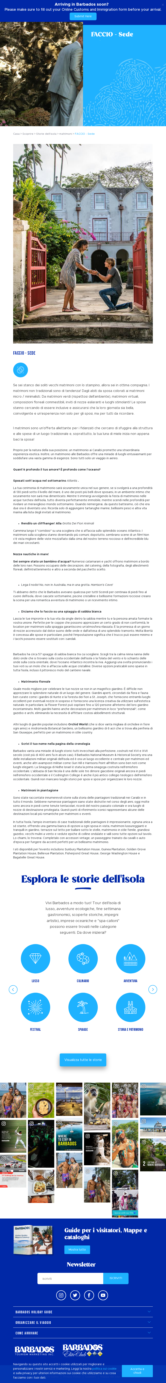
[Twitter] (75, 1295)
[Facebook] (89, 1295)
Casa (16, 134)
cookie (112, 1368)
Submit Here (83, 16)
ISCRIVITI (116, 1278)
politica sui (99, 1368)
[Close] (162, 4)
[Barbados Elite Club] (83, 1350)
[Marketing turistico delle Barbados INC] (34, 1350)
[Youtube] (103, 1295)
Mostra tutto (77, 1249)
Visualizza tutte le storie (83, 1060)
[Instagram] (61, 1295)
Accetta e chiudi (137, 1371)
